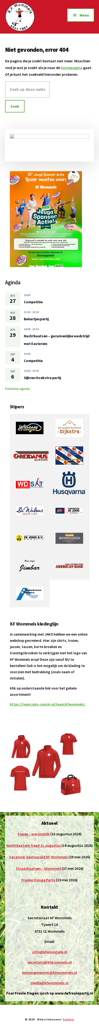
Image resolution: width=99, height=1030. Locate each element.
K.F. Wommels (27, 16)
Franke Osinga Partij (38, 880)
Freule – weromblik (34, 833)
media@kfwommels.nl (49, 982)
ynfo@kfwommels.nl (49, 951)
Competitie (33, 301)
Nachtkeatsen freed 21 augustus (33, 845)
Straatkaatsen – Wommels (38, 868)
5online (68, 1019)
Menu (84, 15)
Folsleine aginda (17, 388)
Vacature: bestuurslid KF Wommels (38, 856)
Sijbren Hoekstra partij (42, 377)
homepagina (71, 67)
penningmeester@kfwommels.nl (49, 972)
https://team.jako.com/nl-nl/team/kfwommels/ (47, 704)
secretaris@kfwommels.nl (49, 962)
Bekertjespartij (36, 318)
